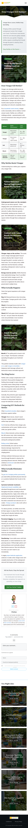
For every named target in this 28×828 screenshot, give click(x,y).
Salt (2, 425)
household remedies (10, 411)
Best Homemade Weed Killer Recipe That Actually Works (14, 736)
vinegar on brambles (14, 366)
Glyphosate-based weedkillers (10, 487)
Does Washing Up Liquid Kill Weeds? (14, 799)
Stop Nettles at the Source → (12, 49)
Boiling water (5, 443)
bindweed (11, 463)
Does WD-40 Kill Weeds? (14, 715)
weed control (21, 620)
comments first (18, 637)
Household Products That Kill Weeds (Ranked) (14, 694)
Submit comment (14, 669)
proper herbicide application (14, 555)
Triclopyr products (11, 503)
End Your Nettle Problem (14, 587)
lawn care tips (7, 622)
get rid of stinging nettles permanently (14, 474)
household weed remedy (11, 108)
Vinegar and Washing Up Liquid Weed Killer (14, 778)
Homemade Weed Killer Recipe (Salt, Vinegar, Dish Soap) (14, 757)
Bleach (3, 433)
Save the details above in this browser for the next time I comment (15, 666)
